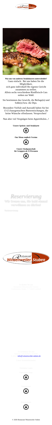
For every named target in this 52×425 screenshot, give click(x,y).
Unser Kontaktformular (26, 360)
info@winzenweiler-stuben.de (29, 356)
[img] (26, 6)
